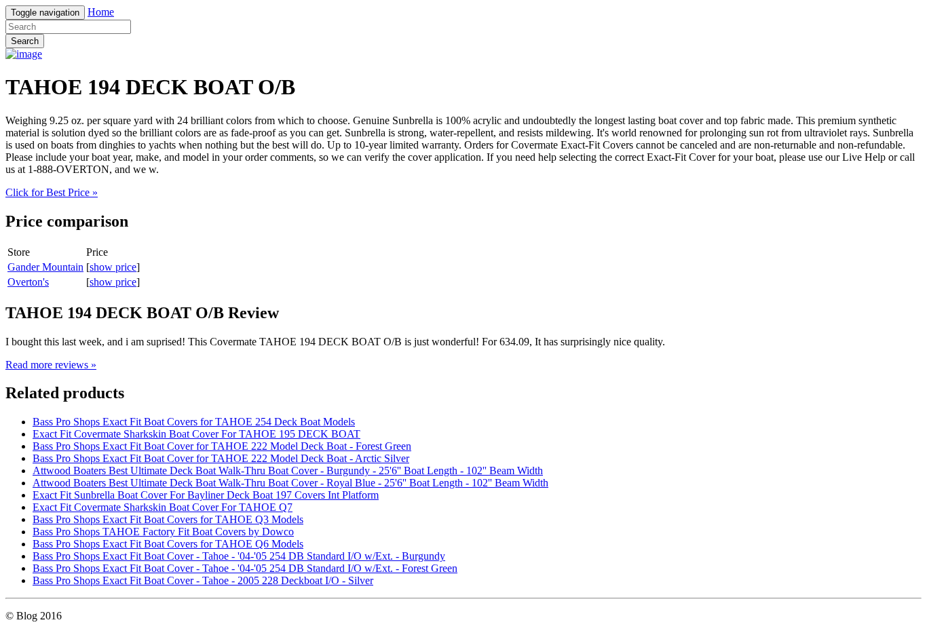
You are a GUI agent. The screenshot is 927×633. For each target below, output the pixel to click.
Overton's (28, 282)
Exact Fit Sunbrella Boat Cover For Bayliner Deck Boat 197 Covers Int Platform (206, 495)
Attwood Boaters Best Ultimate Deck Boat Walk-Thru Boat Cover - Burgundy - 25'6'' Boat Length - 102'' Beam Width (288, 470)
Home (101, 12)
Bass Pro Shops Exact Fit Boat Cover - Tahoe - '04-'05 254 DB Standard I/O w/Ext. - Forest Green (245, 568)
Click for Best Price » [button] (51, 192)
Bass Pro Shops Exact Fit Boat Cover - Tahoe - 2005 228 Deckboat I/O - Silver (203, 580)
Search (25, 41)
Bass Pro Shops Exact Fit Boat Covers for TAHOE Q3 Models (168, 519)
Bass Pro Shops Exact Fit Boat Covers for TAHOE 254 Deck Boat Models (194, 421)
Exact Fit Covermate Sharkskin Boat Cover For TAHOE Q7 (162, 507)
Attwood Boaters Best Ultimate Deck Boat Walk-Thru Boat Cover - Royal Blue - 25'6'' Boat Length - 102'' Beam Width (290, 482)
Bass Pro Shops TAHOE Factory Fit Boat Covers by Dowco (163, 531)
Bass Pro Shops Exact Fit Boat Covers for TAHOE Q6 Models (168, 544)
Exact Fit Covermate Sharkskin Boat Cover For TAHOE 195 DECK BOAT (196, 434)
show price (113, 267)
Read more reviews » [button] (50, 364)
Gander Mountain (45, 267)
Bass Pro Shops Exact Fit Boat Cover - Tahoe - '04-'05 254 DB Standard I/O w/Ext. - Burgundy (239, 556)
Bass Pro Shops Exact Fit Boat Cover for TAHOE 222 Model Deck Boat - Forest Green (222, 446)
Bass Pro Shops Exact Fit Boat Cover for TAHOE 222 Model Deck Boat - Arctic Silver (221, 458)
